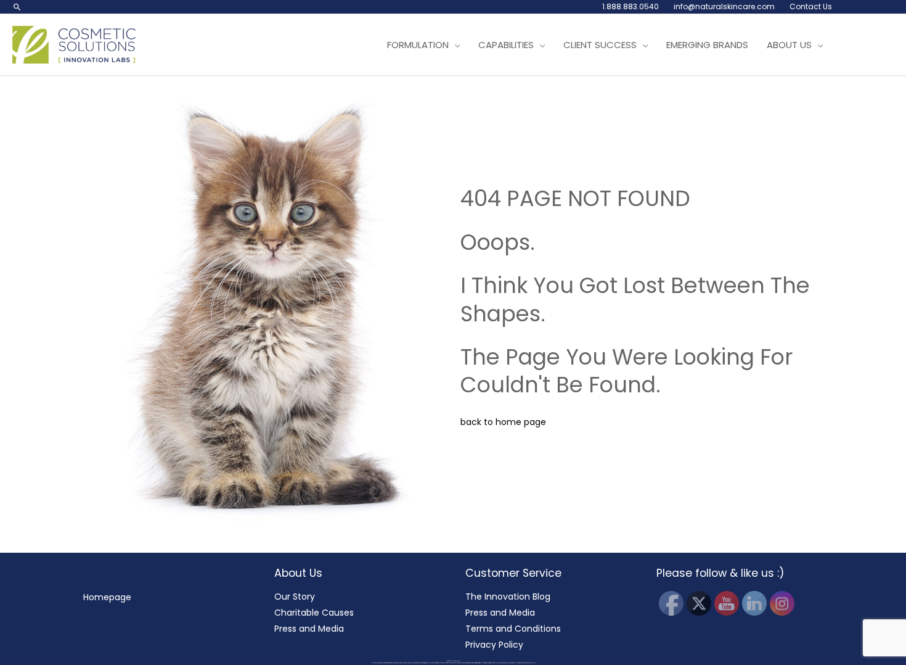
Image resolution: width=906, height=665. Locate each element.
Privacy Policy (494, 644)
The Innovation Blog (507, 596)
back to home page (503, 422)
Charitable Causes (314, 612)
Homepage (107, 597)
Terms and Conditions (513, 628)
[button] (17, 7)
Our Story (294, 596)
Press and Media (309, 628)
